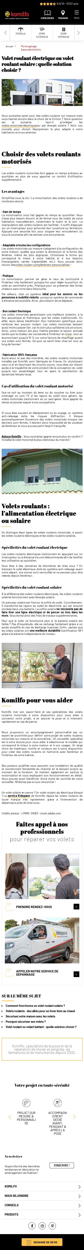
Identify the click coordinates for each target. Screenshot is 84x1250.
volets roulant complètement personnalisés (42, 264)
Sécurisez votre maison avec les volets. (31, 1016)
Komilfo (11, 1186)
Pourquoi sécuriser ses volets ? (26, 1021)
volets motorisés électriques (19, 125)
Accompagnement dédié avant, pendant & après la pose (57, 1123)
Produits (11, 1214)
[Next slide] (78, 33)
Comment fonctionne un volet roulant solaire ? (35, 1005)
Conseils (12, 1205)
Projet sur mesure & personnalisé (26, 1118)
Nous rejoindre (17, 1195)
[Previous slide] (6, 33)
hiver (68, 334)
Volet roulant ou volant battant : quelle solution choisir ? (41, 1027)
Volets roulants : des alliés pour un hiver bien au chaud (40, 1011)
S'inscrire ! (62, 1165)
